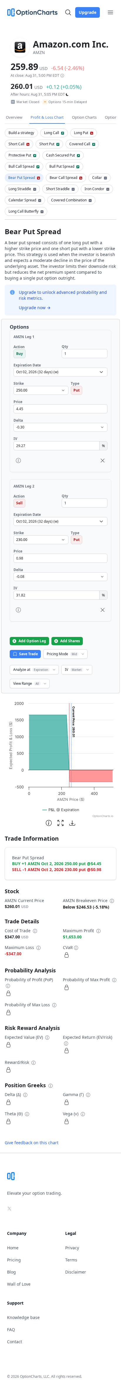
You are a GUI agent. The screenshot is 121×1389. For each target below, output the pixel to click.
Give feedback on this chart (31, 1142)
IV (73, 669)
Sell (19, 503)
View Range (26, 683)
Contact (14, 1341)
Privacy (72, 1248)
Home (13, 1248)
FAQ (11, 1329)
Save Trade (28, 653)
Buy (19, 353)
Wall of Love (19, 1284)
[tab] (21, 132)
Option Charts (84, 117)
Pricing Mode (62, 653)
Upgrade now (35, 307)
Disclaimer (75, 1272)
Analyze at (30, 669)
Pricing (14, 1260)
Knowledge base (23, 1317)
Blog (11, 1272)
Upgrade (87, 12)
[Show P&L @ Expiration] (61, 810)
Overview (14, 117)
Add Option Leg (32, 640)
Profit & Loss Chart (47, 117)
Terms (71, 1260)
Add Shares (70, 640)
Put (76, 390)
